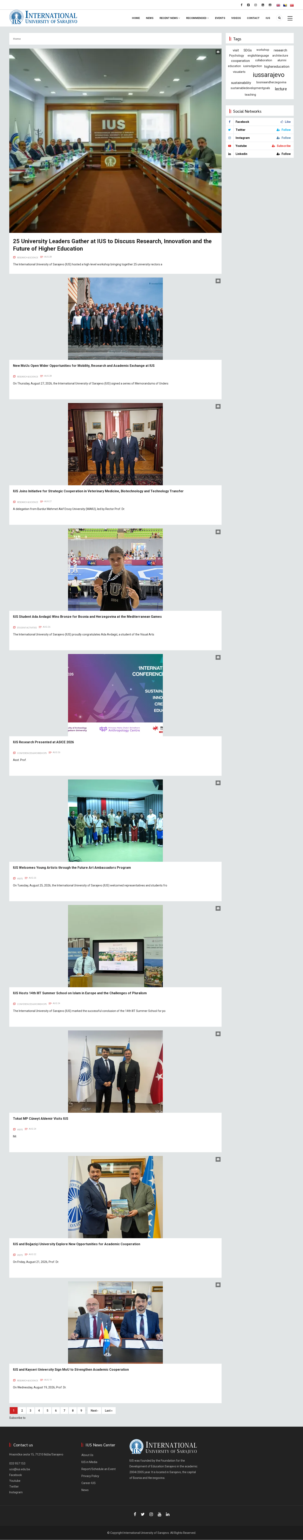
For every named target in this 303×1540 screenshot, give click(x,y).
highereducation (276, 66)
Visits (20, 879)
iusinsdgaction (252, 66)
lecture (281, 89)
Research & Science (27, 258)
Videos (236, 18)
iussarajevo (268, 75)
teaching (250, 94)
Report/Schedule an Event (98, 1469)
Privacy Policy (90, 1476)
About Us (87, 1455)
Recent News (169, 18)
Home (136, 18)
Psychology (236, 55)
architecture (280, 55)
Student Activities (27, 628)
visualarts (239, 71)
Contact (253, 18)
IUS (268, 18)
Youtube (14, 1480)
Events (220, 18)
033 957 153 (17, 1463)
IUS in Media (89, 1462)
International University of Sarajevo (146, 1532)
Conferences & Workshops (32, 753)
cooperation (240, 61)
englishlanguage (258, 55)
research (280, 50)
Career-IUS (88, 1483)
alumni (281, 60)
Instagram (16, 1492)
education (234, 66)
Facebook (15, 1475)
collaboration (263, 60)
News (149, 18)
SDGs (247, 50)
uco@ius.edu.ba (19, 1469)
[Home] (43, 17)
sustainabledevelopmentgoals (250, 88)
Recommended (196, 18)
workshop (262, 49)
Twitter (14, 1486)
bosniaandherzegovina (271, 82)
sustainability (241, 83)
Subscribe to (17, 1417)
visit (236, 50)
